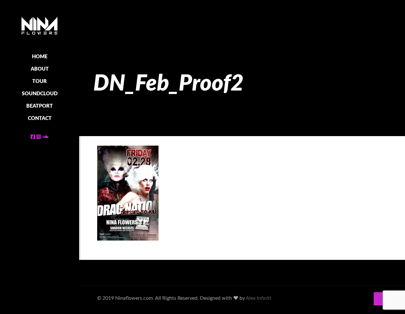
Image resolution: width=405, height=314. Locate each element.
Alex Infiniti (258, 298)
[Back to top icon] (380, 298)
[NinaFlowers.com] (39, 25)
